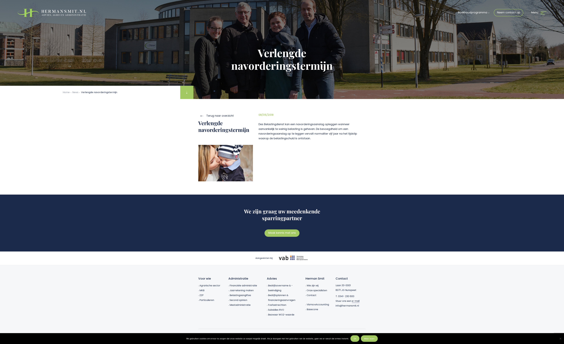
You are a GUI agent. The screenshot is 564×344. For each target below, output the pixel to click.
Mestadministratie (240, 305)
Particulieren (206, 300)
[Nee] (560, 338)
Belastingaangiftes (240, 295)
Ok (355, 338)
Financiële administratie (243, 285)
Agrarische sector (209, 285)
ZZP (201, 295)
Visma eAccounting (318, 304)
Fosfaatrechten (277, 305)
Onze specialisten (317, 290)
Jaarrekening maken (242, 290)
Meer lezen (369, 338)
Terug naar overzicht (220, 116)
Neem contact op (508, 12)
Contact (311, 295)
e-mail (356, 301)
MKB (201, 290)
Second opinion (238, 300)
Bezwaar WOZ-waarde (281, 314)
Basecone (312, 309)
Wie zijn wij (312, 285)
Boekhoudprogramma (472, 12)
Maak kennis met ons (282, 233)
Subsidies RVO (276, 309)
